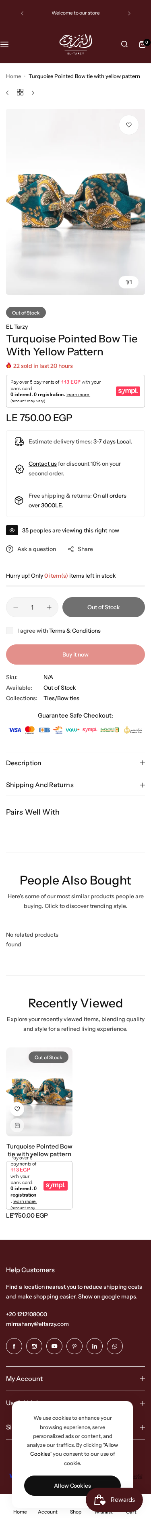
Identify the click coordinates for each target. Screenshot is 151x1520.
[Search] (124, 44)
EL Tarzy (17, 326)
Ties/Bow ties (61, 698)
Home (13, 76)
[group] (75, 202)
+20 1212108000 (26, 1314)
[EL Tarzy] (76, 44)
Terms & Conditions (75, 630)
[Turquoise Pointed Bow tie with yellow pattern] (39, 1091)
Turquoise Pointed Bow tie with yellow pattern (39, 1150)
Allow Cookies (72, 1485)
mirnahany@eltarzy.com (37, 1324)
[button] (22, 13)
